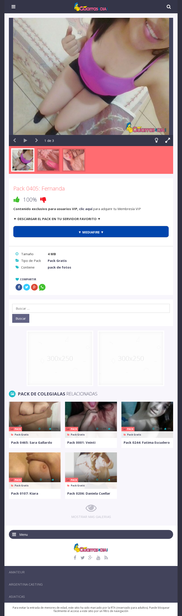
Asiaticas (17, 596)
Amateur (17, 572)
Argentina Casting (26, 584)
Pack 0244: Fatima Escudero (147, 442)
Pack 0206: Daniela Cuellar (88, 493)
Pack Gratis (57, 260)
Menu (23, 534)
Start (25, 140)
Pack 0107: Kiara (24, 493)
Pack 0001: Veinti (81, 442)
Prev (14, 140)
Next (36, 140)
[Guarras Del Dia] (91, 6)
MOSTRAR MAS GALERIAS (91, 516)
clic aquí (85, 209)
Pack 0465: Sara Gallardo (31, 442)
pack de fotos (59, 267)
